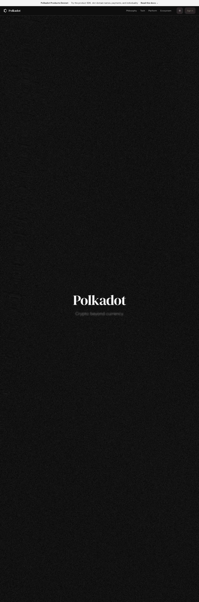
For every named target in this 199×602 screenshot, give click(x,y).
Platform (152, 10)
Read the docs (149, 2)
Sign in (190, 10)
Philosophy (131, 10)
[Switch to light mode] (180, 10)
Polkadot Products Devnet (54, 3)
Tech (142, 10)
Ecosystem (165, 10)
